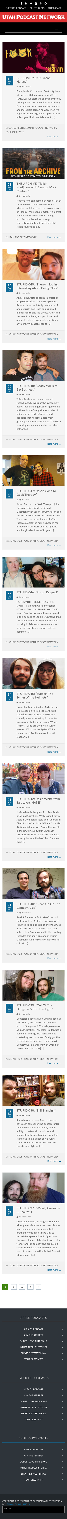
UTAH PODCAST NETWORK (42, 128)
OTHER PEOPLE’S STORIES (33, 1347)
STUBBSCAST (54, 8)
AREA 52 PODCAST (33, 1329)
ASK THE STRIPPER (33, 1335)
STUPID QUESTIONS (18, 334)
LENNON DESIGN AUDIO (18, 1505)
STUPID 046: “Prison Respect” (37, 592)
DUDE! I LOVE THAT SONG (33, 1341)
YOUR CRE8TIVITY (15, 132)
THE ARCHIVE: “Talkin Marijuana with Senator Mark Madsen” (36, 187)
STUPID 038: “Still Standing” (36, 1110)
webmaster (26, 86)
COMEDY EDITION (17, 128)
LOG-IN (7, 1509)
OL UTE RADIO (37, 8)
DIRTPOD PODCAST (16, 8)
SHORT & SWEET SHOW (33, 1353)
